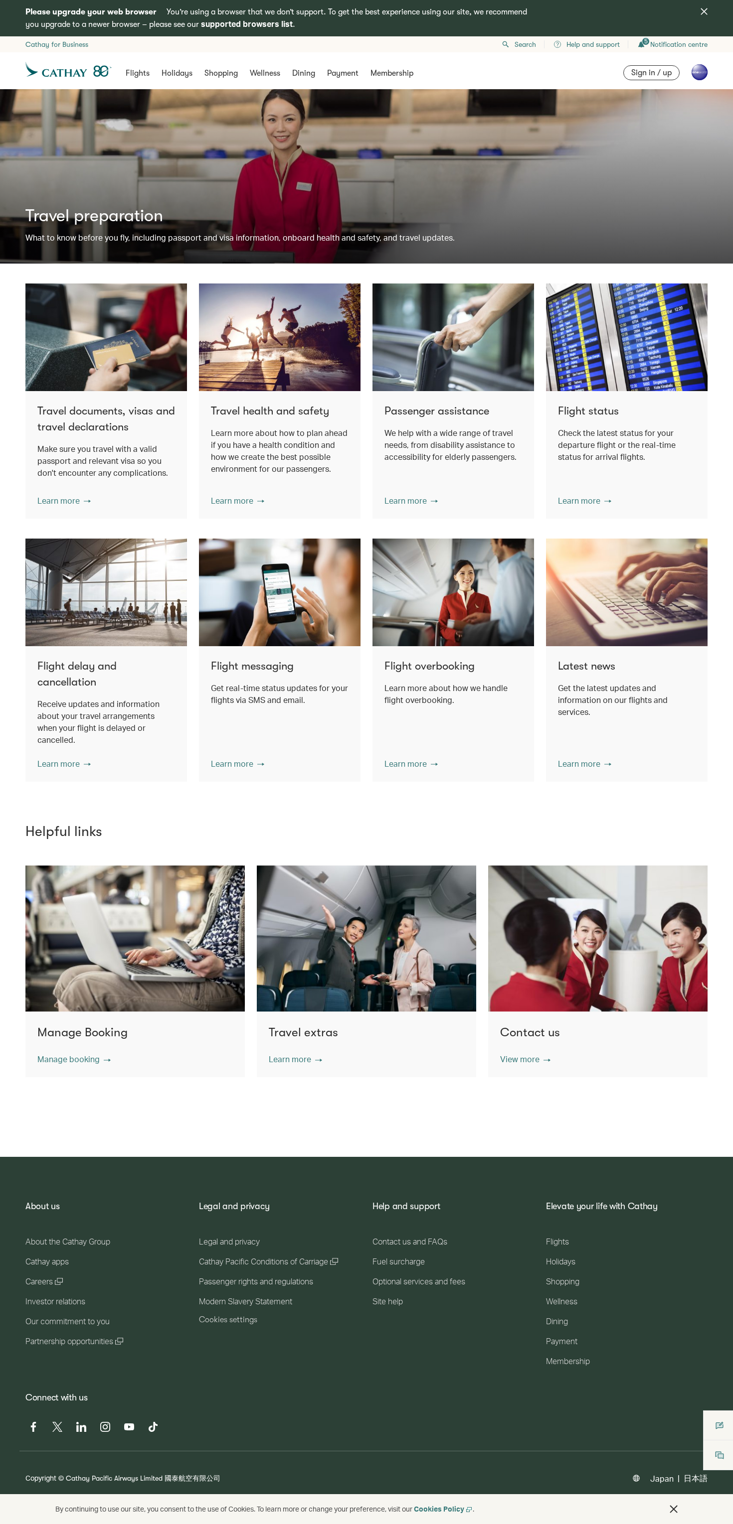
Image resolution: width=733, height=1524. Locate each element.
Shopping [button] (221, 73)
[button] (64, 501)
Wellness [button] (265, 73)
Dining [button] (303, 73)
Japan (662, 1478)
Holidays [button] (177, 73)
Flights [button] (138, 73)
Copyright (40, 1478)
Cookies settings (228, 1319)
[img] (704, 11)
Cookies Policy (439, 1509)
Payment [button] (343, 73)
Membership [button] (391, 73)
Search (525, 44)
